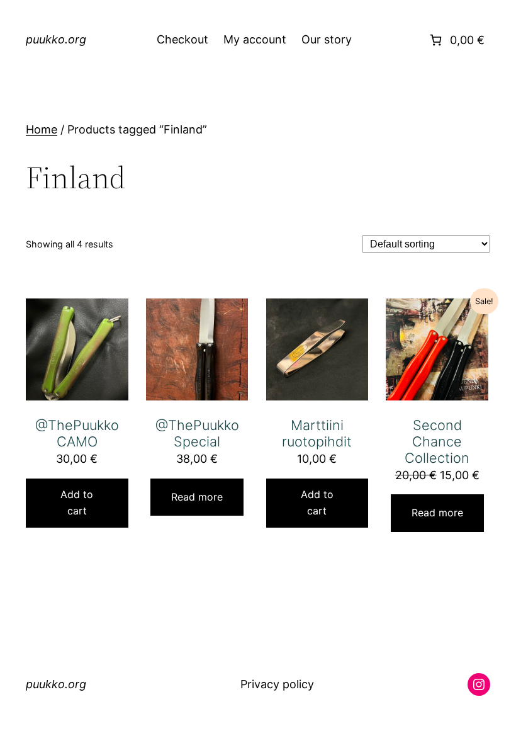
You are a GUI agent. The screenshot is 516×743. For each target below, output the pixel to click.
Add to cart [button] (76, 502)
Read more (197, 497)
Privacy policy (277, 685)
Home (41, 129)
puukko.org (56, 39)
